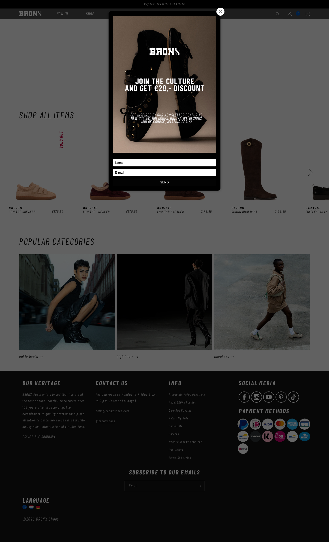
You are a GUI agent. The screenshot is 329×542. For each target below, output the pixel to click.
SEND (164, 182)
